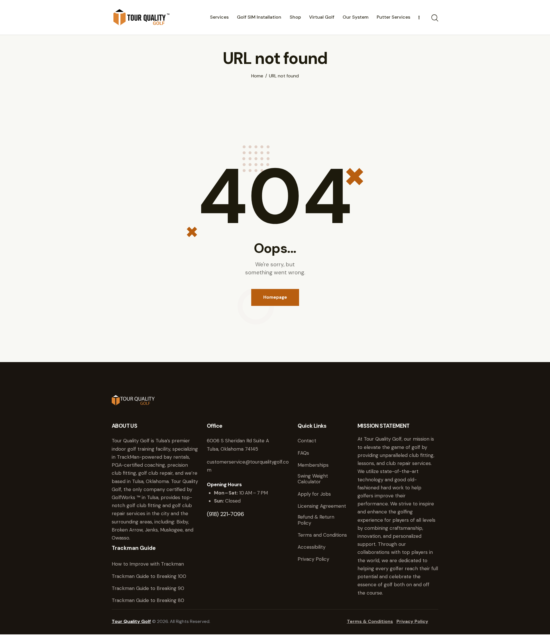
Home (257, 76)
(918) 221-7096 (225, 514)
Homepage (275, 297)
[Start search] (435, 18)
